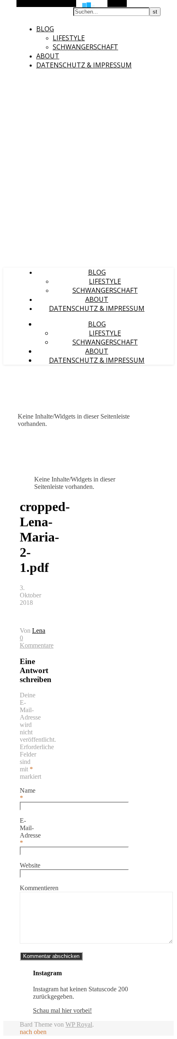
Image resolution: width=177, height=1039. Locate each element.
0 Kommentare (37, 641)
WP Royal (78, 1024)
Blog (45, 28)
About (47, 55)
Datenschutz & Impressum (84, 64)
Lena (38, 630)
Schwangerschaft (85, 46)
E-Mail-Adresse (30, 831)
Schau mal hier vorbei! (62, 1010)
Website (30, 865)
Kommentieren (39, 887)
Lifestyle (69, 37)
